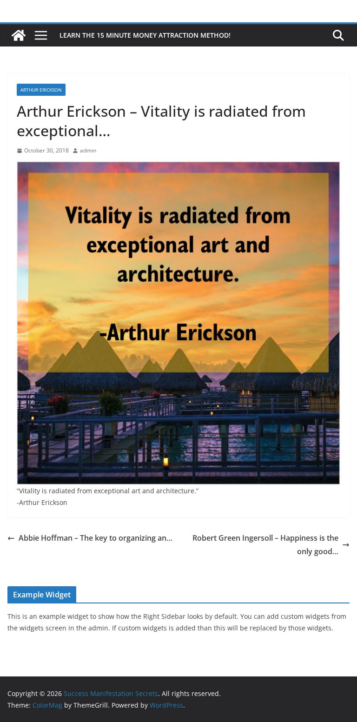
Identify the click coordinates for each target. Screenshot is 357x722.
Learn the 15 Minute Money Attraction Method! (145, 35)
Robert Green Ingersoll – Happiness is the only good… (265, 544)
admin (88, 150)
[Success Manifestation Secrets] (18, 35)
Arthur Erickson (41, 89)
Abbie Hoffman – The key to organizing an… (95, 538)
